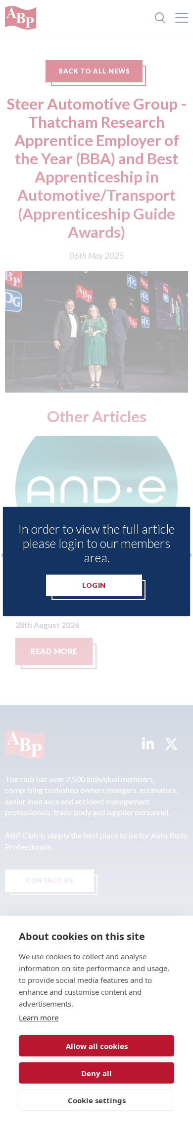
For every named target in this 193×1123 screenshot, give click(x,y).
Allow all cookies (97, 1046)
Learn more (38, 1017)
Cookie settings (97, 1100)
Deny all (96, 1073)
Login (94, 585)
